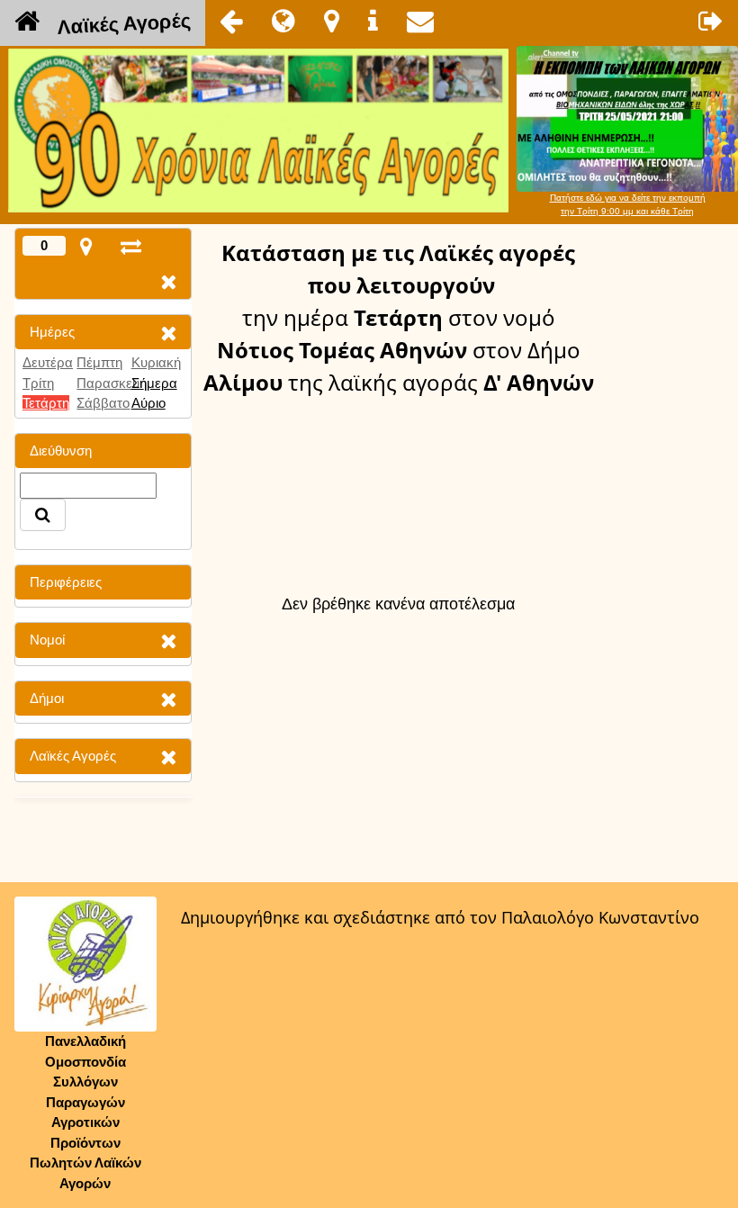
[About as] (373, 20)
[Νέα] (283, 20)
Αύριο (148, 402)
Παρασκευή (111, 383)
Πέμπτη (99, 362)
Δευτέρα (47, 362)
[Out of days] (131, 246)
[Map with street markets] (86, 246)
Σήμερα (154, 383)
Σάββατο (103, 402)
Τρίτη (38, 383)
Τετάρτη (45, 402)
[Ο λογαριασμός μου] (711, 20)
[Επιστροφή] (231, 20)
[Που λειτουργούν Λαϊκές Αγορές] (332, 20)
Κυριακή (156, 362)
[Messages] (420, 20)
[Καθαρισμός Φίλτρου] (168, 332)
